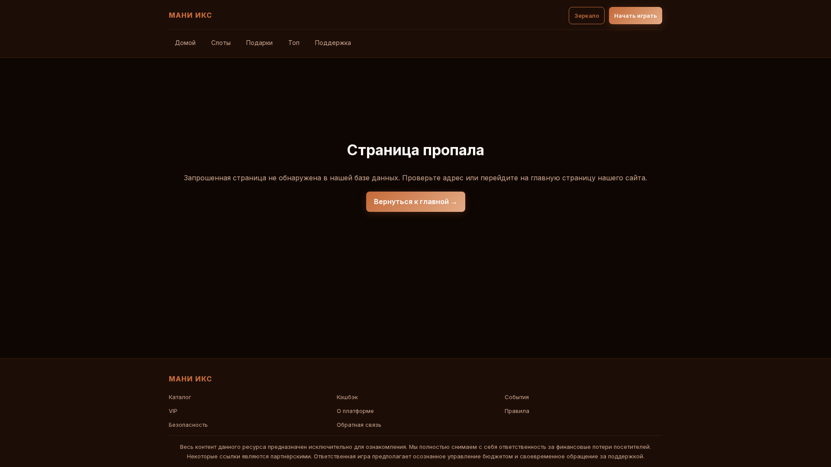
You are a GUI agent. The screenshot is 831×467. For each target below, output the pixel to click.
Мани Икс (190, 15)
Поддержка (333, 42)
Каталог (180, 396)
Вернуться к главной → (415, 201)
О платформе (355, 410)
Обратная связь (359, 424)
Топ (294, 42)
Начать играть (635, 15)
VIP (173, 410)
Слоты (221, 42)
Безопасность (188, 424)
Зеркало (586, 15)
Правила (517, 410)
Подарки (259, 42)
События (517, 396)
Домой (185, 42)
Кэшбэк (347, 396)
